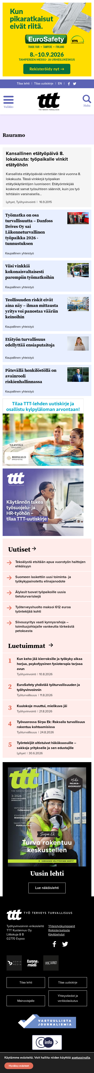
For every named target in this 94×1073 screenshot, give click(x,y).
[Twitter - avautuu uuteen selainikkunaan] (65, 944)
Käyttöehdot (56, 934)
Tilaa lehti (23, 83)
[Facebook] (68, 83)
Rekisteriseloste (59, 930)
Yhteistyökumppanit (61, 926)
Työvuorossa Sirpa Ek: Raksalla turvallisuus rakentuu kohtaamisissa (51, 724)
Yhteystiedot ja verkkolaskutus (68, 998)
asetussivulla (81, 1058)
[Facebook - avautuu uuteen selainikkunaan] (54, 944)
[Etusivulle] (48, 101)
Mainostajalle (26, 1001)
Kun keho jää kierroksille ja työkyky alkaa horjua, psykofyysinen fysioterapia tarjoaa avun (50, 664)
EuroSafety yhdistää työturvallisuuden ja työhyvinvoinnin (48, 687)
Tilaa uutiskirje (43, 83)
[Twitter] (74, 83)
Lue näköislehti (47, 888)
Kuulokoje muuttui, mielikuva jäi (42, 706)
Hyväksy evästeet (19, 1066)
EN (60, 83)
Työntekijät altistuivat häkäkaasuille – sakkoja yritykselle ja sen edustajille (46, 745)
